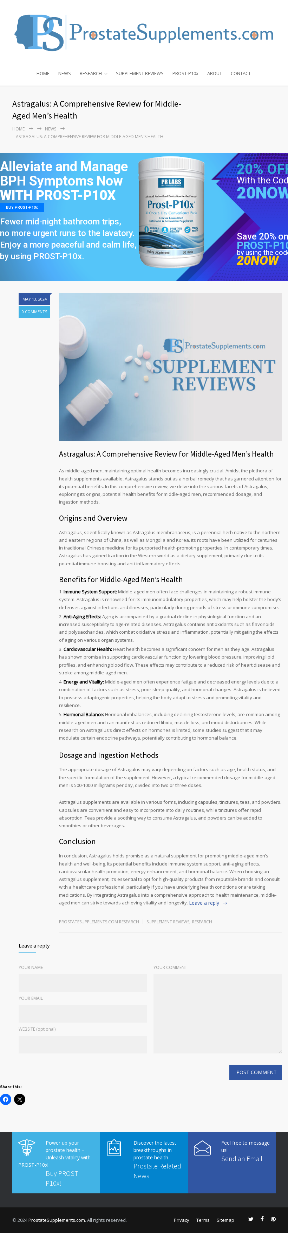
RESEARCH (91, 73)
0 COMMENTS (34, 311)
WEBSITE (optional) (37, 1029)
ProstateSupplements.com (56, 1220)
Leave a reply (204, 903)
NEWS (64, 73)
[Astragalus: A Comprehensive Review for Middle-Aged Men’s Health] (170, 367)
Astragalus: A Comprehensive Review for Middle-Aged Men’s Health (166, 454)
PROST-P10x (185, 73)
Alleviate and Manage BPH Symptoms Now (64, 174)
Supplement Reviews (167, 922)
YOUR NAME (31, 967)
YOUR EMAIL (31, 998)
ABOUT (214, 73)
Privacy (181, 1220)
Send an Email (241, 1158)
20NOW (258, 261)
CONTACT (241, 73)
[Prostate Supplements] (144, 32)
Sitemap (225, 1220)
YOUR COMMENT (170, 967)
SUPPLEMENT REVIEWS (140, 73)
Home (18, 129)
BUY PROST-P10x (22, 207)
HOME (43, 73)
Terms (203, 1220)
